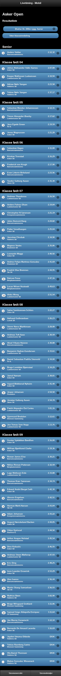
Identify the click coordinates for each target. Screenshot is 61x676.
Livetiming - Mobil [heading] (30, 3)
